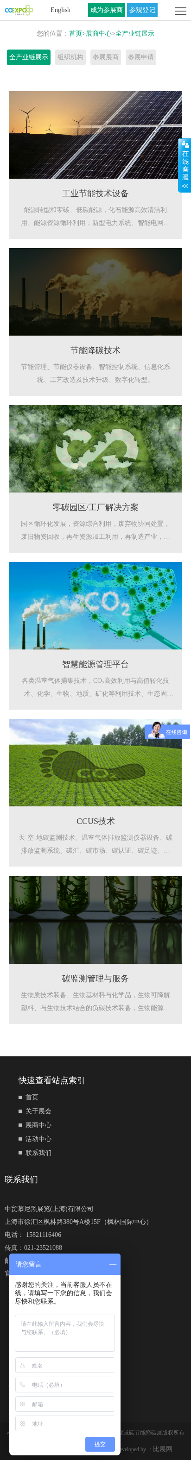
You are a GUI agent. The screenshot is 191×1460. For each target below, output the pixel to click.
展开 (184, 165)
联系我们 (38, 1152)
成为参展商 (106, 9)
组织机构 (70, 57)
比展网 (162, 1449)
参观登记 (142, 9)
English (60, 9)
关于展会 (38, 1111)
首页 (77, 33)
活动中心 (38, 1139)
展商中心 (99, 33)
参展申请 (141, 57)
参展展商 (106, 57)
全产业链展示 (134, 33)
